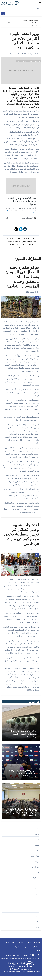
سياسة (37, 834)
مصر (37, 921)
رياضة (37, 845)
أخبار (37, 872)
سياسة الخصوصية (26, 969)
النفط (21, 53)
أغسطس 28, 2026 (28, 737)
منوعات (36, 861)
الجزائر (37, 888)
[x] (35, 955)
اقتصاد (31, 61)
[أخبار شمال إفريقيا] (11, 3)
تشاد (37, 905)
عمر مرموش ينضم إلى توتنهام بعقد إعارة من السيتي (23, 771)
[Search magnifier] (3, 13)
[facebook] (33, 955)
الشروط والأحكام (14, 969)
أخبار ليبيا (36, 878)
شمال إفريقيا (24, 61)
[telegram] (38, 955)
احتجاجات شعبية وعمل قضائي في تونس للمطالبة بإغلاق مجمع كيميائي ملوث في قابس (21, 534)
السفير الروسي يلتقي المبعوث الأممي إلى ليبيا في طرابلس (29, 241)
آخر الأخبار (37, 61)
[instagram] (30, 955)
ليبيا (17, 53)
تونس (37, 926)
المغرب (36, 894)
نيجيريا (12, 53)
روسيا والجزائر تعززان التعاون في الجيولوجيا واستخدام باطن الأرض (21, 810)
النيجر (37, 899)
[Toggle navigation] (40, 3)
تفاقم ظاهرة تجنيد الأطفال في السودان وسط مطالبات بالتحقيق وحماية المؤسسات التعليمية (22, 276)
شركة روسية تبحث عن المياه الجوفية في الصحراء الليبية (23, 732)
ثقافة (37, 851)
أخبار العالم (35, 867)
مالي (37, 916)
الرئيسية (36, 829)
